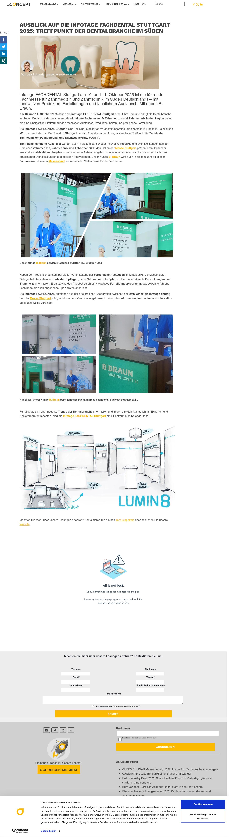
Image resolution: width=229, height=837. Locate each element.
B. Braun (114, 157)
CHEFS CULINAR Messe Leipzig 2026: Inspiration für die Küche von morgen (170, 769)
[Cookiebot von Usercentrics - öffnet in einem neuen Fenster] (20, 831)
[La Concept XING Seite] (63, 730)
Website (25, 524)
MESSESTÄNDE (48, 4)
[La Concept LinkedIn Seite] (71, 730)
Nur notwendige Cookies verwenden (203, 816)
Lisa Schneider (36, 74)
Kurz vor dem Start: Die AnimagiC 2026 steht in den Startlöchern (162, 787)
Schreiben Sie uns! (58, 770)
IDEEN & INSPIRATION (116, 4)
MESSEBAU (68, 4)
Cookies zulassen (203, 804)
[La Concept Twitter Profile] (54, 730)
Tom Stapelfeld (125, 520)
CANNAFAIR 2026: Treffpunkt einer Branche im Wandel (156, 773)
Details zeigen (48, 831)
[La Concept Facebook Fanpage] (46, 730)
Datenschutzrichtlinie (124, 706)
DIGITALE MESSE (89, 4)
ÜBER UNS (139, 4)
